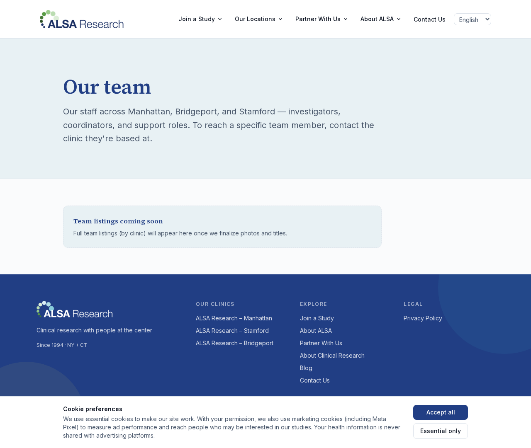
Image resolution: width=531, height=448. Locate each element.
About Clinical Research (332, 355)
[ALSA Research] (85, 19)
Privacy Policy (423, 318)
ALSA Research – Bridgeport (234, 342)
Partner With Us (318, 18)
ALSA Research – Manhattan (234, 318)
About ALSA (377, 18)
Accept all (440, 412)
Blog (306, 367)
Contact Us (430, 19)
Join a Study (196, 18)
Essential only (440, 430)
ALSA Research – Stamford (232, 330)
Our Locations (255, 18)
